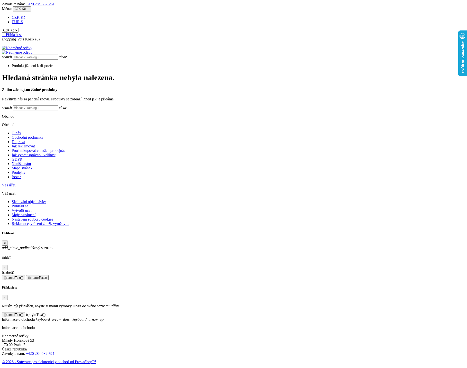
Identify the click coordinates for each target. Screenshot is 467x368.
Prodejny (19, 172)
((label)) (8, 272)
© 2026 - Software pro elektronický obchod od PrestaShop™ (49, 362)
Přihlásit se (20, 206)
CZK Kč (18, 17)
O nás (16, 133)
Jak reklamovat (23, 146)
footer (16, 177)
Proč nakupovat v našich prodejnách (39, 150)
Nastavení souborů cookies (32, 219)
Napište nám (21, 164)
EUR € (17, 22)
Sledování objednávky (29, 202)
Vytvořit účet (21, 210)
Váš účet (8, 185)
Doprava (18, 142)
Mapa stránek (22, 168)
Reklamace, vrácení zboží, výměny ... (40, 224)
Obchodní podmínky (28, 137)
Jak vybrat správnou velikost (33, 155)
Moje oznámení (24, 215)
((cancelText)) (13, 278)
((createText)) (37, 278)
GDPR (17, 159)
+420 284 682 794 (40, 4)
